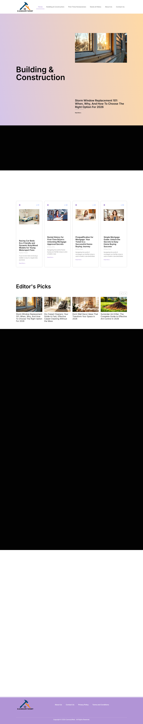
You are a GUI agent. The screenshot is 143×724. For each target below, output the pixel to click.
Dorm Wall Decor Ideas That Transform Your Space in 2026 (85, 316)
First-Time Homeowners (77, 7)
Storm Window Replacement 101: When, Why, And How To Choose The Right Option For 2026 (99, 104)
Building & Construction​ (55, 7)
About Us (108, 7)
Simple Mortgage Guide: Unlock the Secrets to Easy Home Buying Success (112, 242)
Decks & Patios (95, 7)
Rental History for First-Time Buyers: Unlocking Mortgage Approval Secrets (56, 240)
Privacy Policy (83, 705)
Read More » (78, 112)
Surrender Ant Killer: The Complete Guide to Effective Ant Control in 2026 (114, 316)
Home (40, 7)
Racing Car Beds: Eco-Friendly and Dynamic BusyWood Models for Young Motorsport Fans (28, 245)
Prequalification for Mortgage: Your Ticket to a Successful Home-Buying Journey (84, 242)
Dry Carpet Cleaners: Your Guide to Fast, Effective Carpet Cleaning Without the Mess (56, 317)
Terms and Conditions (100, 705)
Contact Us (120, 7)
